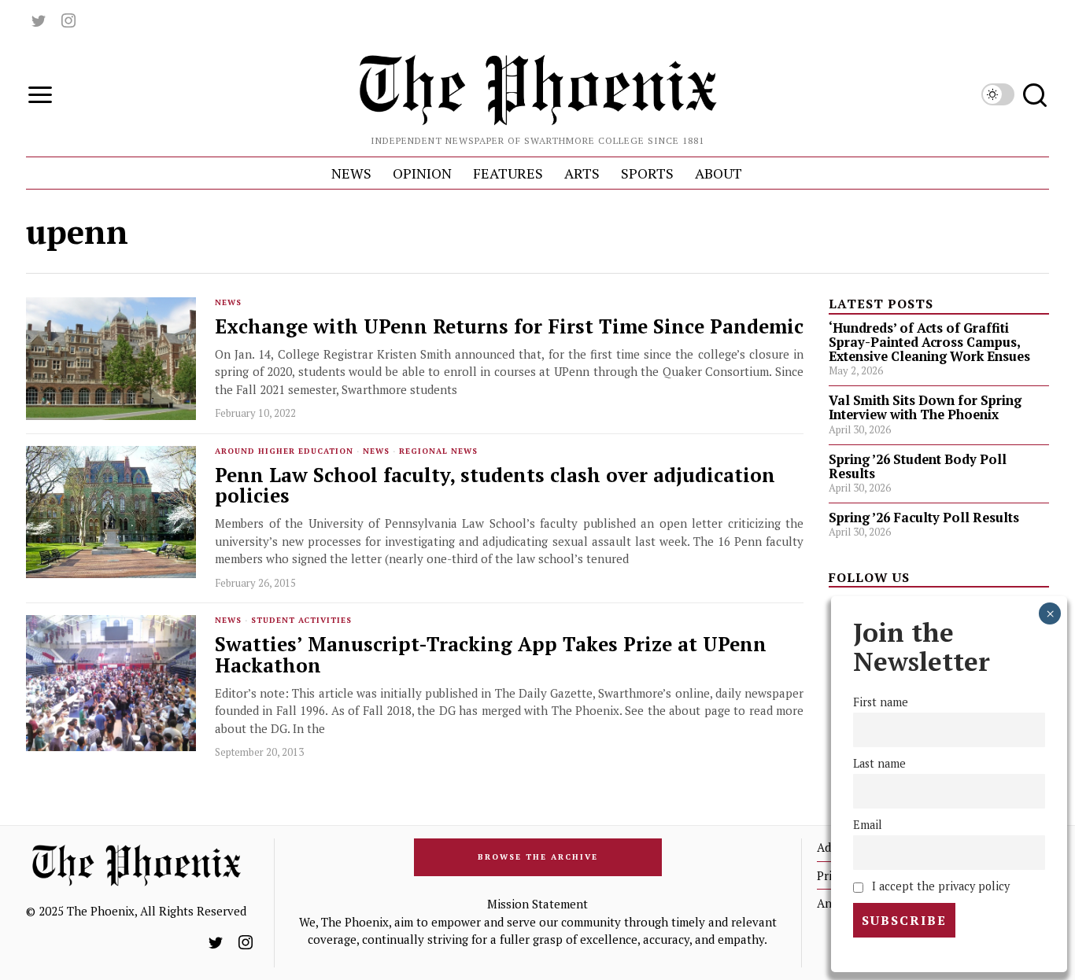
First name (880, 701)
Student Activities (301, 620)
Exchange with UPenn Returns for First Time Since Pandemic (509, 326)
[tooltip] (38, 20)
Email (867, 824)
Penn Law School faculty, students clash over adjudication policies (495, 486)
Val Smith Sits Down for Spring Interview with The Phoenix (925, 407)
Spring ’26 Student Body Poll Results (918, 466)
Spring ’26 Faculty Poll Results (924, 517)
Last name (879, 763)
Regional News (438, 451)
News (228, 302)
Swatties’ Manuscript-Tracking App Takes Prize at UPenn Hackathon (491, 655)
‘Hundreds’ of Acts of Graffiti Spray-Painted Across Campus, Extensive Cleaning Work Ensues (929, 342)
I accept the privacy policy (939, 886)
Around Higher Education (284, 451)
